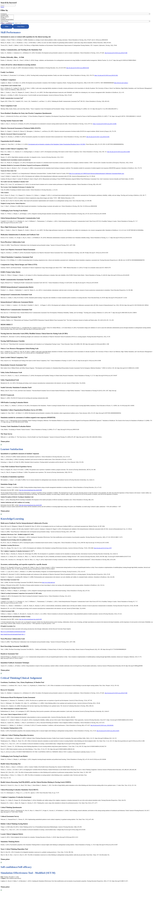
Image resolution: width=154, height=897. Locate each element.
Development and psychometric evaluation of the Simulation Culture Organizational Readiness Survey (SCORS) (56, 144)
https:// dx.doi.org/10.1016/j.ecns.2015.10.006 (104, 123)
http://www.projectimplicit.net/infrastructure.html (13, 631)
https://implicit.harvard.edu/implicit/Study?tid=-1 (13, 634)
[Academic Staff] (7, 15)
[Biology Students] (7, 17)
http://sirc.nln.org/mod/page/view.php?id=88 (30, 490)
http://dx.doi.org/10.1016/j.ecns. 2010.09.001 (102, 725)
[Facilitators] (7, 18)
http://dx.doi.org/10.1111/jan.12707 (103, 548)
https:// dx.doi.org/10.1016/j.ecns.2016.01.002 (106, 75)
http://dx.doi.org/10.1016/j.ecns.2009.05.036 (77, 68)
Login (2, 895)
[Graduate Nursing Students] (7, 19)
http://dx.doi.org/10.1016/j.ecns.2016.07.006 (116, 53)
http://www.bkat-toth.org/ (48, 582)
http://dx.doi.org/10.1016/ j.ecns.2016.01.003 (97, 136)
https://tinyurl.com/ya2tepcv (121, 82)
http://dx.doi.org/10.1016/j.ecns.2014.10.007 (108, 730)
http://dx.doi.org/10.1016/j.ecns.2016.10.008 (118, 151)
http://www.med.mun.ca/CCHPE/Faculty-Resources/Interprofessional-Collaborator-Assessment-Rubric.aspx (96, 173)
